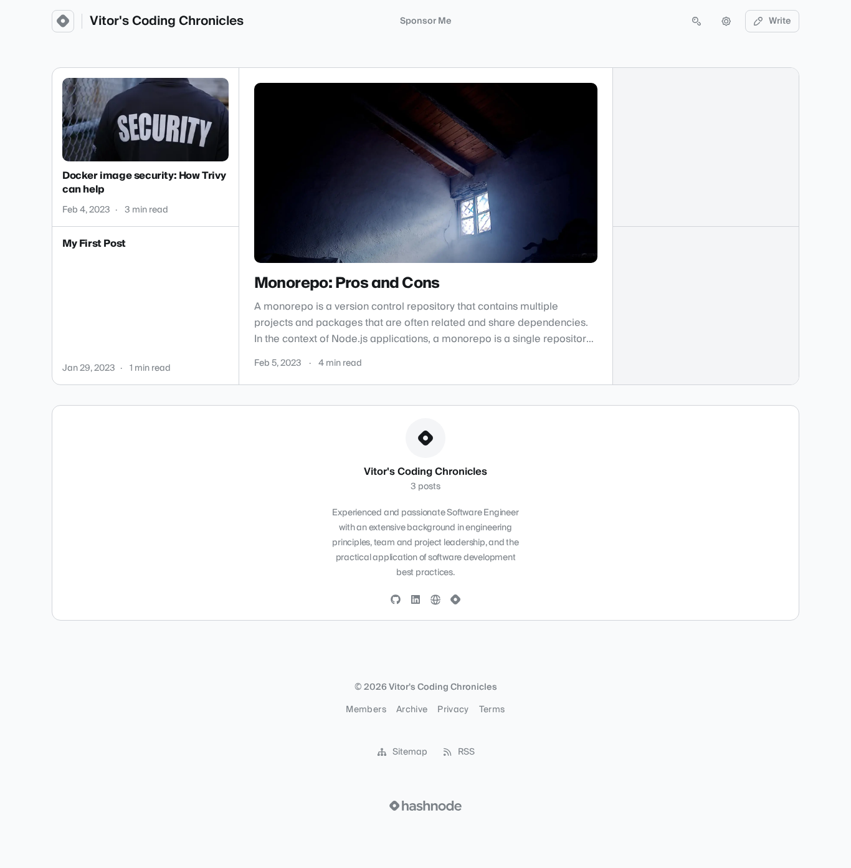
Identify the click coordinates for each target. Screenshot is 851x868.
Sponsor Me (426, 21)
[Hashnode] (455, 600)
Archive (411, 709)
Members (366, 709)
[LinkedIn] (415, 600)
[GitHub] (395, 600)
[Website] (435, 600)
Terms (492, 709)
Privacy (452, 709)
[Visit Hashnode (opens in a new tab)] (425, 805)
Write (780, 21)
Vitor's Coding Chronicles (167, 21)
